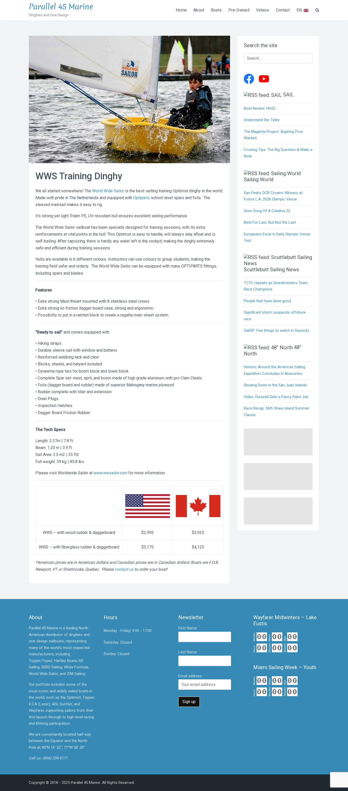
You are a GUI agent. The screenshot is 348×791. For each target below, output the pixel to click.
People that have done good (267, 301)
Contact (283, 10)
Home (181, 10)
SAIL (288, 95)
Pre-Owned (238, 10)
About (198, 10)
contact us (124, 569)
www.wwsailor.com (110, 472)
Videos (262, 10)
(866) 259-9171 (55, 758)
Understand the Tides (261, 120)
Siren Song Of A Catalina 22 (267, 211)
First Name (187, 628)
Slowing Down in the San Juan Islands (275, 385)
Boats (216, 10)
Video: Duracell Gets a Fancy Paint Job (276, 396)
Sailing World (258, 179)
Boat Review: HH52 (259, 108)
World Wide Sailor (108, 190)
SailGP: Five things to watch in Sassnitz (276, 330)
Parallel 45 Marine (61, 7)
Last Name (187, 652)
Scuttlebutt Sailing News (271, 269)
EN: (300, 10)
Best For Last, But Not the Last (270, 222)
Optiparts (141, 197)
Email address (190, 676)
